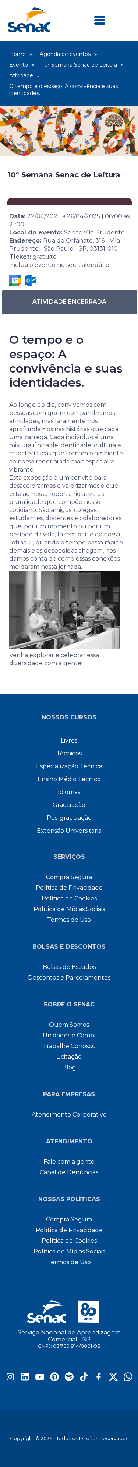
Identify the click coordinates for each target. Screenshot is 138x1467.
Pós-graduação (69, 817)
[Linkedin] (25, 1379)
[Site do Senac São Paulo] (69, 1311)
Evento (18, 64)
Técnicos (69, 753)
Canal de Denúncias (69, 1172)
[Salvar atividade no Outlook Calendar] (30, 280)
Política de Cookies (69, 898)
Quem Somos (69, 1024)
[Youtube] (39, 1379)
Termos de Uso (69, 919)
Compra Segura (69, 877)
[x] (113, 1379)
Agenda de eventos (65, 54)
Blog (69, 1067)
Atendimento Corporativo (69, 1114)
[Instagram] (10, 1379)
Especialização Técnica (69, 766)
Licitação (69, 1056)
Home (17, 54)
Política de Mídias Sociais (69, 909)
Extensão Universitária (69, 830)
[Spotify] (69, 1379)
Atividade (21, 75)
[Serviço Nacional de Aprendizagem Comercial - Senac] (28, 30)
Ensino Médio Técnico (69, 779)
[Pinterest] (54, 1379)
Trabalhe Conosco (69, 1046)
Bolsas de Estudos (69, 966)
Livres (69, 740)
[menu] (99, 21)
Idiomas (69, 792)
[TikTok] (83, 1379)
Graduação (69, 804)
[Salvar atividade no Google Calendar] (15, 280)
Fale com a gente (69, 1161)
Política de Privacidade (69, 887)
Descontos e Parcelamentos (69, 977)
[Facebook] (98, 1379)
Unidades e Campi (69, 1035)
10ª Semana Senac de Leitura (79, 64)
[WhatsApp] (128, 1379)
